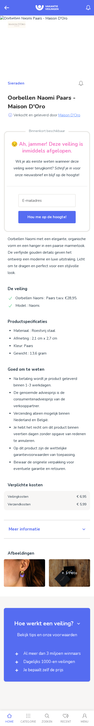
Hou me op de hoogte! (47, 217)
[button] (47, 529)
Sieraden (16, 83)
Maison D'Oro (69, 115)
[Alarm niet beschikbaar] (81, 83)
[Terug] (7, 7)
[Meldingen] (88, 8)
